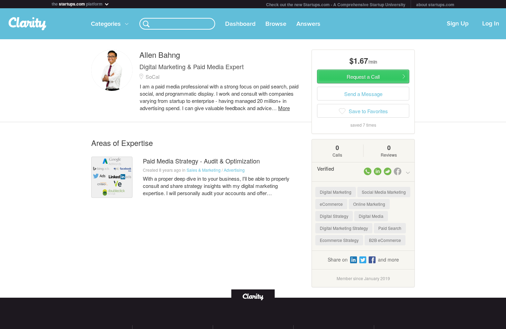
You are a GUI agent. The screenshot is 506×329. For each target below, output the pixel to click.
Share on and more (363, 259)
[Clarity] (253, 296)
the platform (78, 3)
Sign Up (457, 24)
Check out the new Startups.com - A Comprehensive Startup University (335, 4)
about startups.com (435, 4)
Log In (490, 24)
